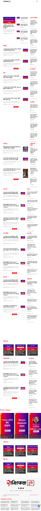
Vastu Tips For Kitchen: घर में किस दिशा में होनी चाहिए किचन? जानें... (32, 217)
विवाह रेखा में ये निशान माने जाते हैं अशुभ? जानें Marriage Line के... (32, 271)
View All (16, 68)
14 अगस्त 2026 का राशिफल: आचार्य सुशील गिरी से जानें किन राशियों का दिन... (32, 237)
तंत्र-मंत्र (5, 143)
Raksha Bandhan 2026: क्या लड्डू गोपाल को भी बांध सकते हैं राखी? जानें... (24, 39)
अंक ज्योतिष (5, 233)
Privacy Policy (21, 490)
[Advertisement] (20, 10)
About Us (12, 490)
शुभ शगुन (5, 277)
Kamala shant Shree (6, 199)
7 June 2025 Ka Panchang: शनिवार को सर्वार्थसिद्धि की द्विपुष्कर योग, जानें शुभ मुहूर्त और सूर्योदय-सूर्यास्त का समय (7, 437)
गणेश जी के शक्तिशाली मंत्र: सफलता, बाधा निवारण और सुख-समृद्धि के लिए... (32, 308)
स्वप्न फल (5, 189)
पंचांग (4, 72)
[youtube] (22, 488)
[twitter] (20, 488)
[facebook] (18, 488)
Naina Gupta (5, 33)
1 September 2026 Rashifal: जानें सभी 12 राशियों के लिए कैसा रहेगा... (24, 19)
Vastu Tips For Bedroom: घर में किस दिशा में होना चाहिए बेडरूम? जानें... (32, 209)
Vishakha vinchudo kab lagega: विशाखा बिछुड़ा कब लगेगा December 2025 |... (32, 316)
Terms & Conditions (28, 490)
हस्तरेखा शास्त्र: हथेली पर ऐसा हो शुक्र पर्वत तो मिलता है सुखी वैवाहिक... (32, 262)
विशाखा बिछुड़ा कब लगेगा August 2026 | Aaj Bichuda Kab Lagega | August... (34, 171)
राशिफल (5, 45)
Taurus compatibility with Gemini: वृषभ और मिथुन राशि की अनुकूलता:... (34, 150)
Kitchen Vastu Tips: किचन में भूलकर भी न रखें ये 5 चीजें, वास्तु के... (32, 193)
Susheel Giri (5, 152)
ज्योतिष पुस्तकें (6, 358)
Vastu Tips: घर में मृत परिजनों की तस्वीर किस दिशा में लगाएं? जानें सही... (32, 226)
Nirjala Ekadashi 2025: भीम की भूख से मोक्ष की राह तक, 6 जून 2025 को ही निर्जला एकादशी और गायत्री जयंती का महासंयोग (21, 437)
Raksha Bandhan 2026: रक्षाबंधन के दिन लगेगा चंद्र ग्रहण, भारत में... (24, 33)
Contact (16, 490)
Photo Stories (5, 410)
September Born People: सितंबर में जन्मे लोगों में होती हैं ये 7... (24, 25)
